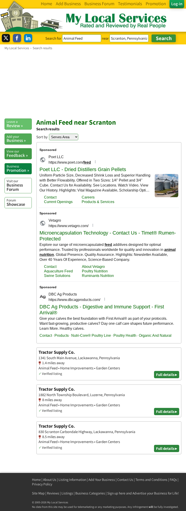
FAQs (173, 479)
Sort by (42, 136)
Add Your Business (101, 479)
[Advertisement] (93, 84)
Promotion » (18, 168)
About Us (49, 479)
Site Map (38, 493)
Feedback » (17, 153)
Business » (16, 138)
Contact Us (125, 479)
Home (36, 479)
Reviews (53, 493)
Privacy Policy (42, 484)
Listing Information (72, 479)
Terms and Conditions (151, 479)
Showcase (16, 202)
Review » (15, 123)
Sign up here (116, 493)
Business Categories (90, 493)
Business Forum (15, 185)
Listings (67, 493)
